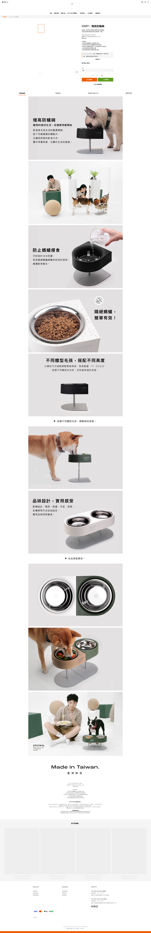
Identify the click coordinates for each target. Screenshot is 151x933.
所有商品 (82, 13)
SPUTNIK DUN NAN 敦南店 (98, 891)
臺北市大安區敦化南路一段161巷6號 (100, 895)
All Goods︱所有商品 (14, 16)
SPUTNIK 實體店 (72, 13)
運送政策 (64, 893)
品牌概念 (35, 891)
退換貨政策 (65, 891)
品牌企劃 (56, 13)
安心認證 (90, 13)
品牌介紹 (63, 13)
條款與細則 (36, 893)
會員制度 (64, 895)
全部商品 (5, 16)
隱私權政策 (36, 895)
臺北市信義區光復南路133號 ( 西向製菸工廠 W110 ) (104, 903)
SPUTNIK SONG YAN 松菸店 (99, 899)
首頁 (51, 13)
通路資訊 (97, 13)
